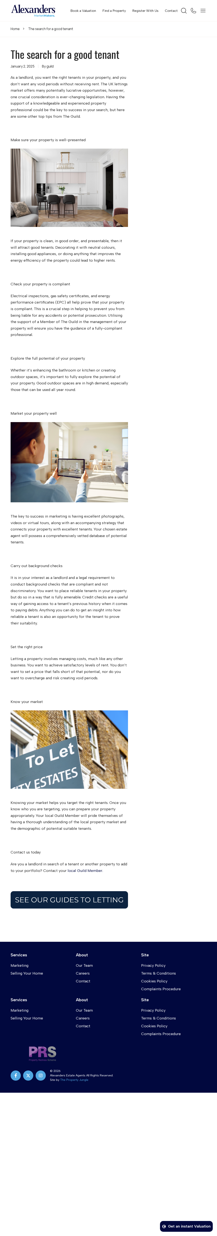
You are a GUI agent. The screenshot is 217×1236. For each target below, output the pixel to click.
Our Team (84, 965)
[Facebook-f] (16, 1075)
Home (15, 29)
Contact (171, 11)
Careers (83, 973)
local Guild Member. (85, 870)
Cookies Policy (154, 981)
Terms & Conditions (158, 973)
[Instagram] (41, 1075)
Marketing (19, 965)
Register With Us (145, 11)
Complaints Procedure (161, 989)
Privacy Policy (153, 965)
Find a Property (114, 11)
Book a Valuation (83, 11)
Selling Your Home (27, 973)
